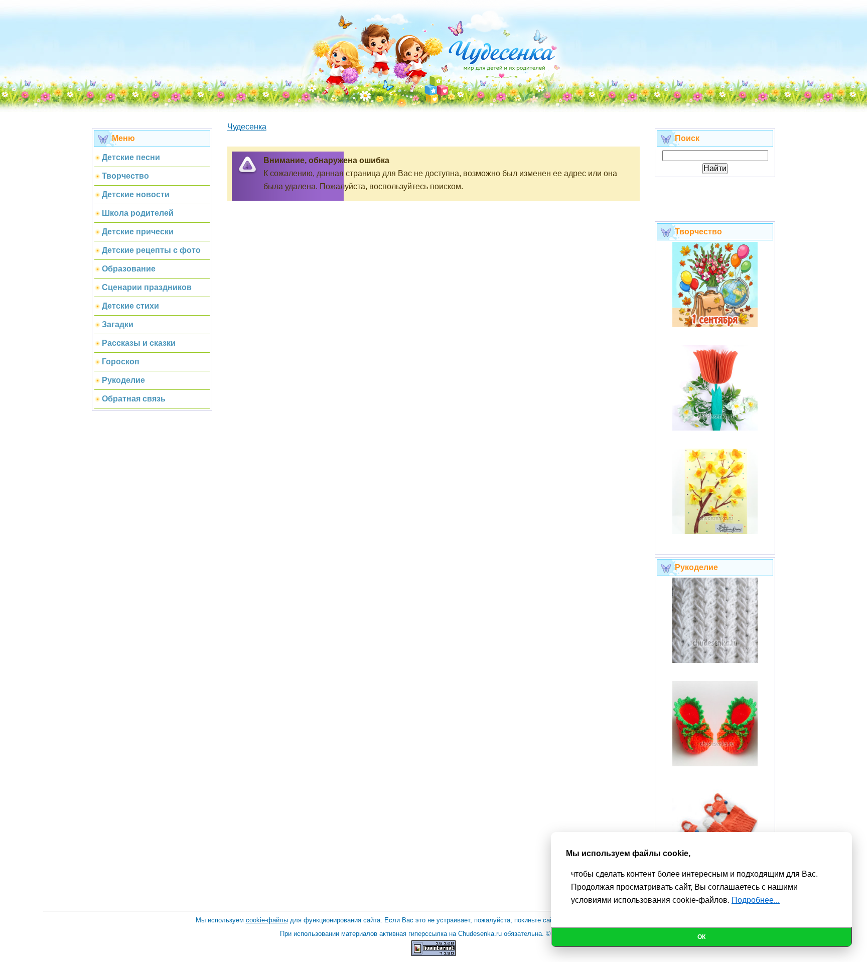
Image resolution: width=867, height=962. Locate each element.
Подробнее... (756, 900)
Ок (701, 936)
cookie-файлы (267, 920)
